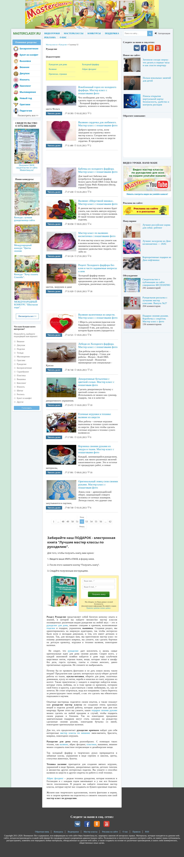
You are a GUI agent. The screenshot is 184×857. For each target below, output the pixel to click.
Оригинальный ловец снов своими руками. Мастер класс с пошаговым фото (98, 484)
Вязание (24, 67)
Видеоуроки (73, 832)
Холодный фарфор (90, 64)
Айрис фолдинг (89, 69)
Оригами (25, 104)
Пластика (21, 375)
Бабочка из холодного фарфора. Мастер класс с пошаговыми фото (97, 170)
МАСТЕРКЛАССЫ (73, 33)
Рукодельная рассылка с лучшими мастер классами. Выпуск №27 (155, 300)
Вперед (81, 526)
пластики (91, 744)
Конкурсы (58, 832)
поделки (51, 628)
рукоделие (73, 650)
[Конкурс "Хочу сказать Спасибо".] (26, 263)
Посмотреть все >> (27, 316)
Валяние (53, 69)
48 (63, 521)
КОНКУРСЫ (94, 33)
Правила (136, 832)
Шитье (20, 390)
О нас (125, 832)
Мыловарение (28, 92)
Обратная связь (42, 832)
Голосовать (27, 408)
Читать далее (54, 113)
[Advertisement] (95, 156)
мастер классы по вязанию (75, 733)
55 (96, 521)
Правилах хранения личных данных (98, 608)
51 (77, 521)
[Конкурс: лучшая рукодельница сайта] (26, 190)
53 (86, 521)
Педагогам (26, 110)
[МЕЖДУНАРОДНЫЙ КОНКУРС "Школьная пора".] (26, 289)
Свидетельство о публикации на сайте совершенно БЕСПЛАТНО (156, 282)
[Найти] (150, 33)
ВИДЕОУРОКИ (52, 33)
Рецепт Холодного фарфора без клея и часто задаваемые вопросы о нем (97, 268)
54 (91, 521)
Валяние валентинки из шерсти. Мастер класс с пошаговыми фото (97, 316)
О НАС (63, 37)
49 (68, 521)
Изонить (25, 79)
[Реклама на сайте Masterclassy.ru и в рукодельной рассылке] (146, 214)
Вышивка (25, 61)
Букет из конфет (29, 54)
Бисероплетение (29, 48)
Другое (20, 402)
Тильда (20, 353)
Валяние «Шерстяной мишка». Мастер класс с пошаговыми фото (97, 202)
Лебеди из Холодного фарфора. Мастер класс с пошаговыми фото (97, 345)
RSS (147, 832)
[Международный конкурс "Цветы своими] (26, 232)
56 (101, 521)
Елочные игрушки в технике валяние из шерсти (94, 416)
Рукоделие (21, 364)
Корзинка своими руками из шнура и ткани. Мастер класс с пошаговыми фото (96, 449)
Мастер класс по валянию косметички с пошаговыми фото (96, 234)
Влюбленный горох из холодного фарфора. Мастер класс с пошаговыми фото (97, 90)
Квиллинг (25, 85)
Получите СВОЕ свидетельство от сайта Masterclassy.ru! (26, 167)
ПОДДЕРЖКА (112, 33)
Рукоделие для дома (58, 64)
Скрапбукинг (23, 372)
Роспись (20, 394)
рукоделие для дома (57, 625)
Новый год (26, 98)
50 (72, 521)
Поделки (21, 349)
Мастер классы (90, 832)
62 (110, 521)
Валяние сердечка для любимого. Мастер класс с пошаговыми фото (97, 124)
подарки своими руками (104, 710)
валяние (64, 744)
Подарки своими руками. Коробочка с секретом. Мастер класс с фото (156, 318)
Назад (82, 517)
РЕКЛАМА (50, 37)
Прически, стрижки (58, 74)
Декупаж (25, 73)
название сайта (26, 33)
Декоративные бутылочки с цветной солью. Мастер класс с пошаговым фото (96, 381)
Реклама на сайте (110, 832)
